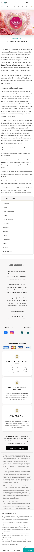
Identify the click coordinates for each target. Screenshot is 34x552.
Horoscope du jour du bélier (17, 271)
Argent (5, 215)
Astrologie (6, 223)
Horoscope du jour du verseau (17, 303)
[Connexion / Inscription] (31, 2)
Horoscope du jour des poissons (17, 305)
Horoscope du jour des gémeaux (17, 276)
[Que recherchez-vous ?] (22, 2)
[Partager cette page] (32, 6)
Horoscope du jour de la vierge (17, 287)
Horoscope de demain (17, 311)
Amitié (5, 207)
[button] (27, 2)
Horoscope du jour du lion (17, 284)
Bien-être (6, 227)
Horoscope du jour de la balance (17, 289)
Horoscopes (6, 239)
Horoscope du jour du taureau (17, 274)
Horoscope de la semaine (17, 313)
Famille (5, 235)
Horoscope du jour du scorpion (17, 292)
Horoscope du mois (17, 316)
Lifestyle (5, 247)
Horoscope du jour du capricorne (17, 300)
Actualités (6, 203)
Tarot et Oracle (7, 251)
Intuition (5, 243)
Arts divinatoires (8, 219)
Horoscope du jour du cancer (17, 279)
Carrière (5, 231)
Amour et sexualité (8, 211)
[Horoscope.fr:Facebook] (6, 332)
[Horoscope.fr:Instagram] (12, 332)
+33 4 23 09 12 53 (17, 448)
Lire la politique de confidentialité (10, 544)
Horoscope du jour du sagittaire (17, 298)
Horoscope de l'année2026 (17, 319)
